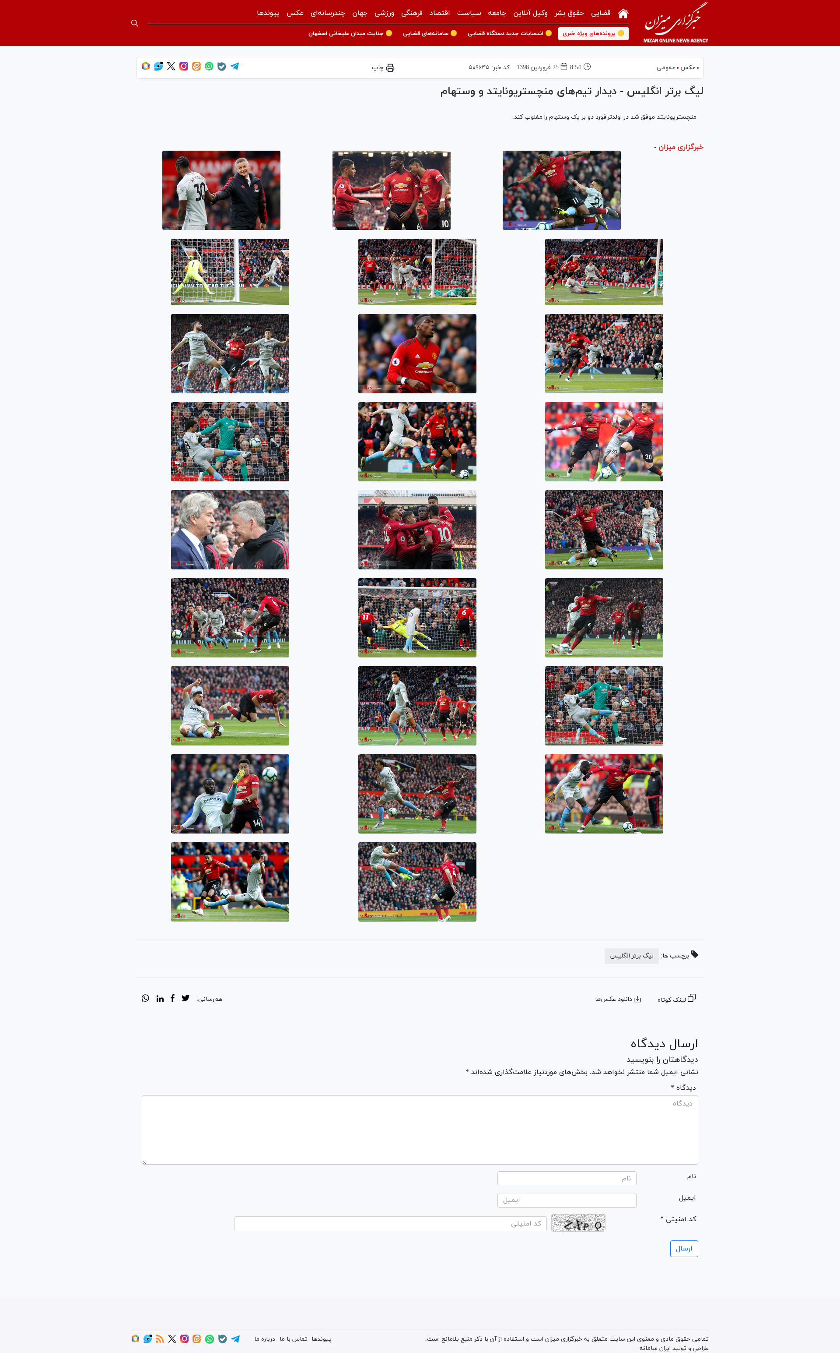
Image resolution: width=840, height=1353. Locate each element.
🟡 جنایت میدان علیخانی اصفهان (350, 34)
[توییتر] (171, 69)
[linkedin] (160, 999)
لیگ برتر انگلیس (632, 956)
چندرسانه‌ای (328, 13)
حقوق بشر (569, 13)
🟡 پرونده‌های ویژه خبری (593, 34)
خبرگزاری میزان (681, 147)
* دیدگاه (683, 1088)
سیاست (469, 13)
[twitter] (185, 999)
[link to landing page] (676, 23)
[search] (134, 23)
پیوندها (268, 13)
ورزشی (384, 13)
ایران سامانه (655, 1348)
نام (691, 1176)
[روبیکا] (145, 69)
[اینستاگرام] (183, 69)
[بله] (221, 69)
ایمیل (687, 1198)
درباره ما (264, 1339)
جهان (360, 13)
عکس (295, 13)
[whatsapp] (145, 999)
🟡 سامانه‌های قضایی (430, 34)
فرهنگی (412, 13)
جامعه (497, 13)
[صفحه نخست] (623, 12)
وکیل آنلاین (530, 13)
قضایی (601, 13)
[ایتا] (196, 69)
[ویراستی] (158, 69)
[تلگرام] (234, 69)
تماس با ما (294, 1339)
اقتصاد (440, 13)
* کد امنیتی (678, 1219)
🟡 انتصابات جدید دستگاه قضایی (510, 34)
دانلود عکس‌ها (613, 999)
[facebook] (173, 999)
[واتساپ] (209, 69)
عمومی (666, 68)
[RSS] (160, 1341)
